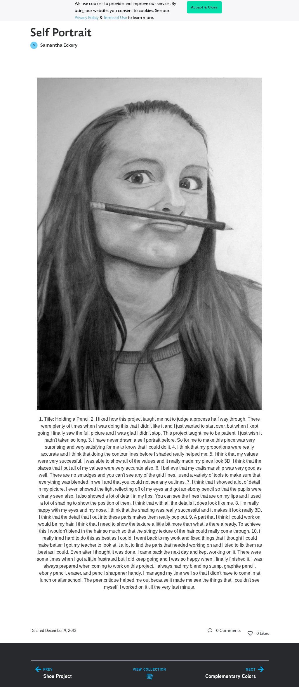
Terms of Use (115, 17)
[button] (210, 630)
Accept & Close (204, 7)
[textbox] (149, 331)
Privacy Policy (87, 17)
